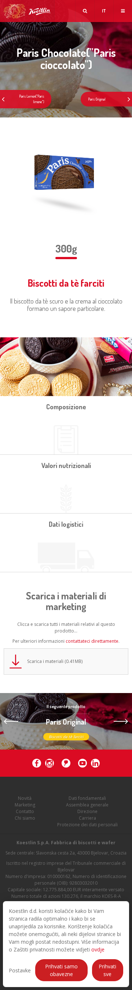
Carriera (87, 818)
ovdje (97, 949)
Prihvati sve (107, 970)
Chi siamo (25, 818)
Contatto (25, 811)
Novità (25, 798)
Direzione (87, 811)
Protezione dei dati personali (87, 825)
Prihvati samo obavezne (61, 970)
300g (66, 248)
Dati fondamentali (87, 798)
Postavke (20, 970)
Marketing (25, 805)
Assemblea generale (87, 805)
